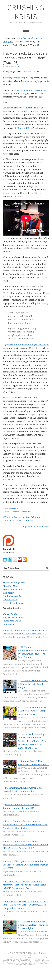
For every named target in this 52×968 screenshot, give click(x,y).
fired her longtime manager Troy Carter (28, 344)
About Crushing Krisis (14, 582)
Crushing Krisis (26, 12)
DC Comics (8, 624)
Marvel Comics (10, 614)
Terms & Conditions (13, 603)
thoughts (14, 509)
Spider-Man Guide (12, 621)
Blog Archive (9, 593)
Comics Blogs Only (12, 596)
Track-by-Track (26, 511)
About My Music (11, 586)
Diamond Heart (25, 128)
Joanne (16, 78)
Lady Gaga (16, 511)
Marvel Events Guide (13, 617)
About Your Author (12, 589)
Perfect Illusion (25, 108)
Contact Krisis (10, 599)
